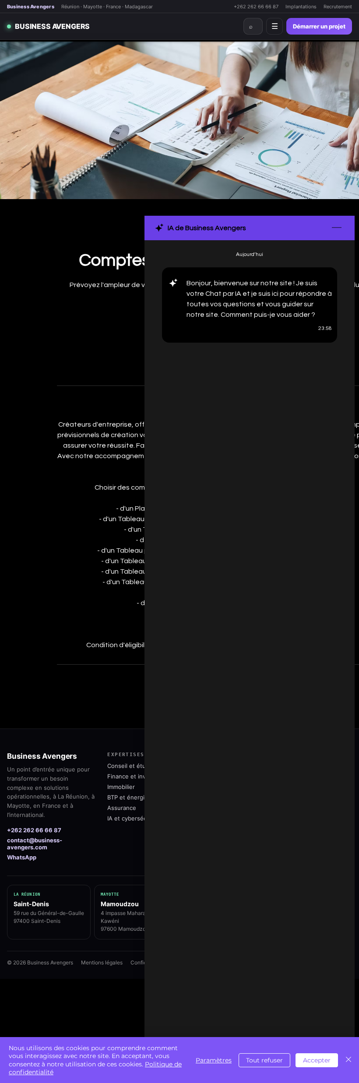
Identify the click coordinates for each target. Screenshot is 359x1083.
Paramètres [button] (214, 1060)
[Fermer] (348, 1060)
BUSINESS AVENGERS (52, 26)
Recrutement (338, 7)
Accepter (317, 1060)
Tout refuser (264, 1060)
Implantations (301, 7)
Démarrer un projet (319, 26)
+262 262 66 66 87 (256, 7)
